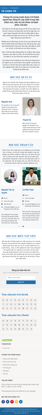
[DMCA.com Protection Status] (6, 340)
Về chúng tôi (7, 368)
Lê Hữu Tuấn (28, 190)
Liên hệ (5, 374)
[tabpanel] (10, 195)
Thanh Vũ (26, 120)
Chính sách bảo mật (9, 362)
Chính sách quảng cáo (10, 365)
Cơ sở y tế (6, 348)
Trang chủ (4, 8)
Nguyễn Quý (6, 102)
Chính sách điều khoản (10, 359)
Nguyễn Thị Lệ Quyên (7, 191)
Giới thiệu (6, 371)
